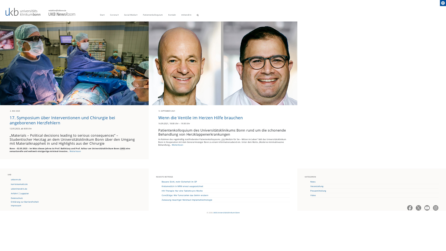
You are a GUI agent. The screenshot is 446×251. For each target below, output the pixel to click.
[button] (443, 3)
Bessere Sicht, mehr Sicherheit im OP (179, 182)
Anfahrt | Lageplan (20, 193)
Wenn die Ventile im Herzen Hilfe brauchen (200, 117)
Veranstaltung (316, 186)
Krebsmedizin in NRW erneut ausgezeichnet (182, 186)
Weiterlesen (75, 151)
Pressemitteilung (318, 191)
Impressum (16, 205)
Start (102, 15)
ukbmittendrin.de (19, 189)
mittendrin (186, 15)
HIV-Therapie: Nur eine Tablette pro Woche (182, 191)
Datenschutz (17, 198)
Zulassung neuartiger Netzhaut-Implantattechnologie (187, 200)
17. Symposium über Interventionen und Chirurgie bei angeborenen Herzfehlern (62, 120)
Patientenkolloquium (153, 15)
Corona (113, 15)
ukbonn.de (16, 179)
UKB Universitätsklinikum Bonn (226, 212)
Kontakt (172, 15)
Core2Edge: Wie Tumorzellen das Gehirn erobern (185, 195)
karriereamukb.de (19, 184)
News (313, 182)
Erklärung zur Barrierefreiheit (25, 202)
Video (313, 195)
